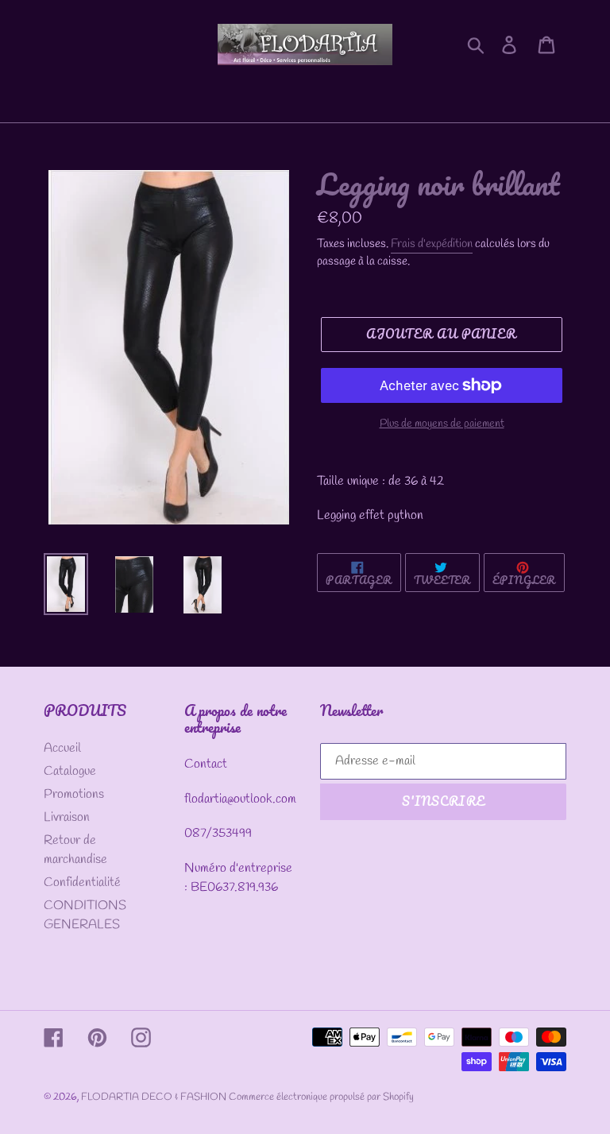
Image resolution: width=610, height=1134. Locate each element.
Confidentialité (82, 882)
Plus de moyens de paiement (442, 424)
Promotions (74, 794)
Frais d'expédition (432, 244)
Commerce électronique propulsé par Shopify (321, 1097)
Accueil (62, 748)
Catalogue (70, 771)
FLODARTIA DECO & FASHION (155, 1097)
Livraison (67, 817)
